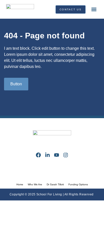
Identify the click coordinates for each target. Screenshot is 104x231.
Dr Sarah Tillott (55, 184)
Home (19, 184)
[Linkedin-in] (47, 155)
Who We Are (35, 184)
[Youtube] (56, 155)
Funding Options (78, 184)
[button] (94, 9)
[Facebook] (38, 155)
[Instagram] (65, 155)
